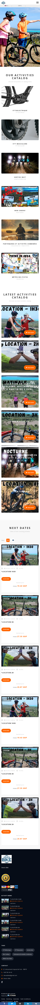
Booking (9, 999)
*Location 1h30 (15, 899)
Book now (6, 579)
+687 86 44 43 (7, 972)
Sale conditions (25, 999)
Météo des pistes (7, 958)
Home (3, 999)
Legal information (7, 1001)
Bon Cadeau (6, 954)
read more (12, 903)
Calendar (16, 999)
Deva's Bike (7, 978)
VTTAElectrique (7, 950)
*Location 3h (15, 906)
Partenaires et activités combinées (23, 954)
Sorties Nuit (30, 950)
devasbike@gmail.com (10, 975)
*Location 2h (15, 913)
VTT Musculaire (19, 950)
